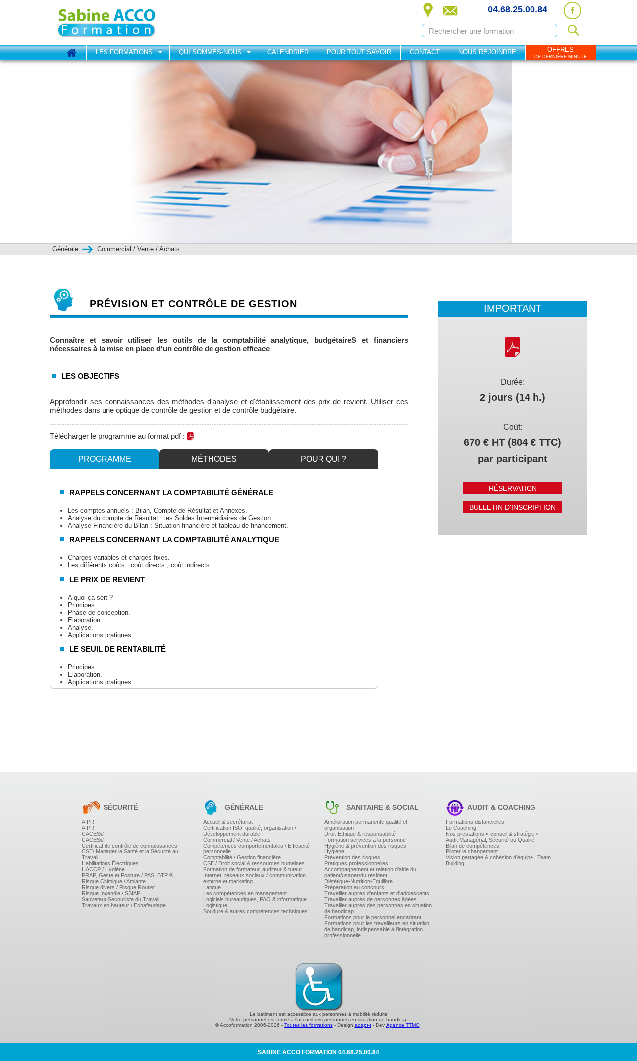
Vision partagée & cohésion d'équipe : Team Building (498, 860)
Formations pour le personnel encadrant (372, 917)
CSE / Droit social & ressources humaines (254, 863)
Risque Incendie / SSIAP (111, 893)
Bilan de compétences (472, 846)
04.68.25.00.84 (517, 9)
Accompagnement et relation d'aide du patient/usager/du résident (370, 872)
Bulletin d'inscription (512, 507)
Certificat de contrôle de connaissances (129, 846)
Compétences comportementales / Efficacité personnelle (256, 848)
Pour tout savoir (359, 52)
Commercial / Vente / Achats (237, 840)
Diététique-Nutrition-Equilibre (358, 881)
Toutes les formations (308, 1025)
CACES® (93, 834)
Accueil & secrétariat (228, 822)
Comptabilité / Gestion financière (242, 857)
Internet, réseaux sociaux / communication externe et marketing (254, 878)
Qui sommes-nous (210, 52)
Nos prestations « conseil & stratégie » (492, 834)
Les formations (124, 52)
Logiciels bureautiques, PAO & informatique (255, 899)
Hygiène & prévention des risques (365, 846)
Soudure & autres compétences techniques (255, 911)
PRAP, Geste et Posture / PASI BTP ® (127, 875)
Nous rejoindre (487, 52)
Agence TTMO (403, 1025)
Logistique (215, 905)
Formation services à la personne (365, 840)
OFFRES (560, 52)
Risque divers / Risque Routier (118, 887)
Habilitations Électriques (110, 863)
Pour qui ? (323, 459)
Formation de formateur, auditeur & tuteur (252, 869)
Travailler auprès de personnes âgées (370, 899)
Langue (212, 887)
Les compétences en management (245, 893)
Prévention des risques (352, 857)
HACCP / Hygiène (103, 869)
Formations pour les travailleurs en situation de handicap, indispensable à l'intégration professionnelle (376, 929)
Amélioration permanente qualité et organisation (365, 825)
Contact (425, 52)
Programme (104, 459)
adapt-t (363, 1025)
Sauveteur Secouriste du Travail (120, 899)
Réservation (513, 488)
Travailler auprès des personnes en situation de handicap (378, 908)
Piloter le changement (472, 851)
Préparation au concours (354, 887)
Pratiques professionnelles (356, 863)
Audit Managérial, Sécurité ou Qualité (490, 840)
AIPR (88, 822)
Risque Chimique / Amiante (114, 881)
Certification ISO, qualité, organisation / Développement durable (249, 831)
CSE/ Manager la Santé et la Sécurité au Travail (130, 854)
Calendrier (288, 52)
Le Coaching (461, 828)
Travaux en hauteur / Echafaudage (124, 905)
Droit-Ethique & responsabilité (360, 834)
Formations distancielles (475, 822)
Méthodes (214, 459)
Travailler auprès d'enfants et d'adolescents (376, 893)
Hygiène (334, 851)
